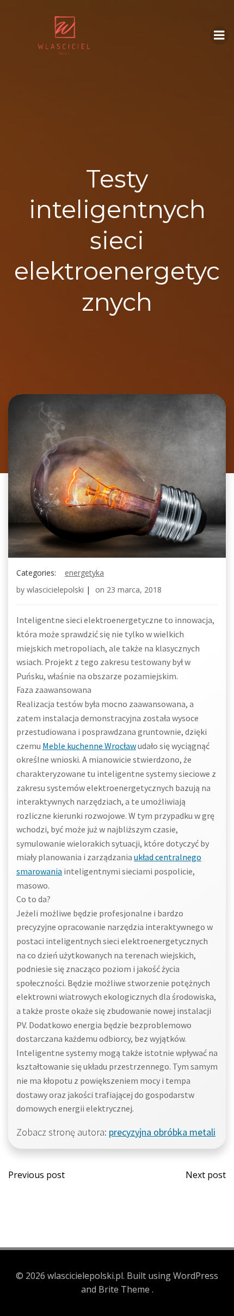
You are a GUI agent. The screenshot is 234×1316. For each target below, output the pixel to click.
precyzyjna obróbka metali (162, 1132)
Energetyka (84, 573)
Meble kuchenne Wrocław (89, 745)
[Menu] (219, 35)
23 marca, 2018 (134, 589)
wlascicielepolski (55, 589)
